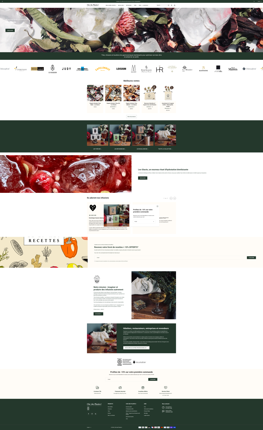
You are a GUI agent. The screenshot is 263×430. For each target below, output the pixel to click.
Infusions (110, 408)
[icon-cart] (174, 5)
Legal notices (147, 415)
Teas (109, 411)
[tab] (130, 50)
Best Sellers (110, 406)
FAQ (145, 406)
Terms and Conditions (148, 408)
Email (98, 257)
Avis (127, 418)
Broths (109, 413)
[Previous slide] (2, 1)
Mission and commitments (131, 411)
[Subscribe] (153, 221)
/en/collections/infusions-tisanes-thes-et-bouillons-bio (11, 8)
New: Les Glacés (111, 415)
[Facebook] (88, 413)
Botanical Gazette (129, 416)
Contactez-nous (169, 411)
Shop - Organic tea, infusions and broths (133, 414)
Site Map (146, 413)
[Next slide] (254, 1)
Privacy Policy (147, 411)
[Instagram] (92, 413)
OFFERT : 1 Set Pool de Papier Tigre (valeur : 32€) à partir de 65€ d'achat (116, 1)
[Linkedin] (95, 413)
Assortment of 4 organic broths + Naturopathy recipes (168, 105)
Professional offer (129, 408)
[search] (168, 5)
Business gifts (129, 406)
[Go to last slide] (171, 198)
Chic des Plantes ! (118, 427)
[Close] (157, 206)
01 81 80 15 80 (169, 408)
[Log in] (171, 5)
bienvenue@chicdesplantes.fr (165, 393)
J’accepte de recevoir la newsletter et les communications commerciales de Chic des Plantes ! (111, 261)
